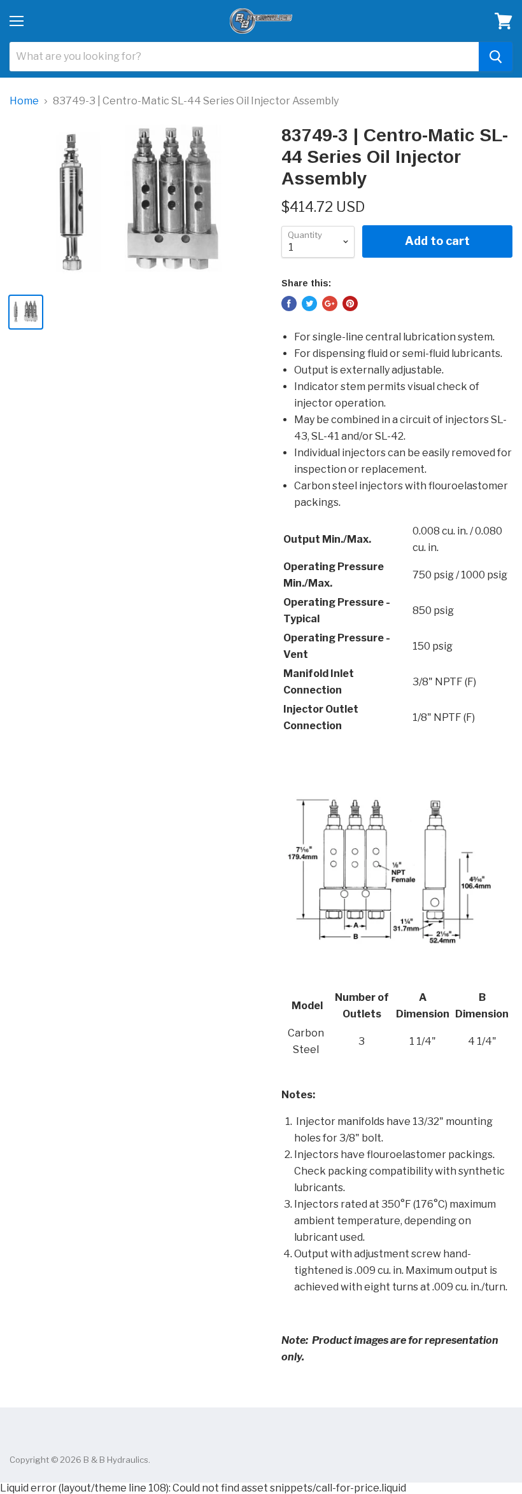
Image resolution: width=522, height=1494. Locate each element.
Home (24, 101)
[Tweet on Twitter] (309, 303)
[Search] (495, 56)
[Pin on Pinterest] (350, 303)
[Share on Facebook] (289, 303)
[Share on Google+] (329, 303)
